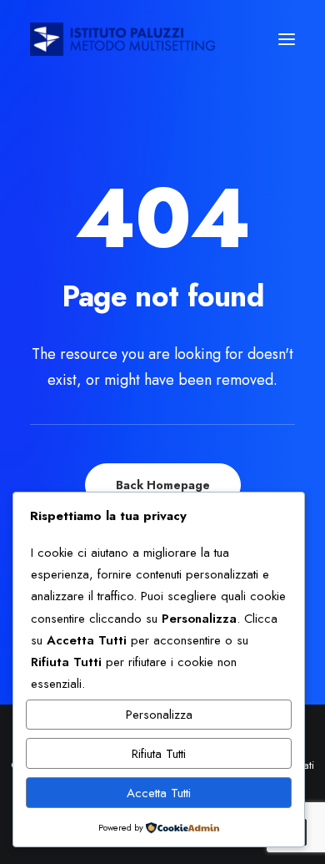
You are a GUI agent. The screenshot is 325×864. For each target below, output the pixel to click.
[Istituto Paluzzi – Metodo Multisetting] (122, 39)
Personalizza (159, 714)
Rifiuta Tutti (159, 754)
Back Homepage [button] (163, 485)
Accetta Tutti (159, 793)
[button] (286, 39)
